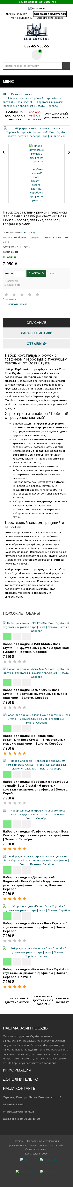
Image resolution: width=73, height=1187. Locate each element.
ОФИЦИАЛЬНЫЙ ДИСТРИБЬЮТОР (56, 116)
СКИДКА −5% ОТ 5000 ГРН (34, 116)
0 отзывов (9, 299)
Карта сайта (57, 1145)
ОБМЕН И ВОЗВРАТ (62, 1000)
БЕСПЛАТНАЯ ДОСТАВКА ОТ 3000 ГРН (15, 116)
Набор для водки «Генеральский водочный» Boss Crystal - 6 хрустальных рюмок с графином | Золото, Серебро (34, 740)
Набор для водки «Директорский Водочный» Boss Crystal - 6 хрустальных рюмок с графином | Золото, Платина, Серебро (34, 883)
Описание (36, 322)
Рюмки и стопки (21, 94)
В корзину (36, 273)
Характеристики (37, 333)
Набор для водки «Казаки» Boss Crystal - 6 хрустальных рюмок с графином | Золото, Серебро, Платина (36, 973)
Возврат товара (38, 1145)
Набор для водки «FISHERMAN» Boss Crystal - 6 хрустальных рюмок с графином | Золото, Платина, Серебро (36, 648)
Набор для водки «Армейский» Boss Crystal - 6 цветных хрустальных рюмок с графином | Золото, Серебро (35, 694)
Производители (17, 1145)
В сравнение (12, 285)
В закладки (12, 281)
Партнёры (19, 1141)
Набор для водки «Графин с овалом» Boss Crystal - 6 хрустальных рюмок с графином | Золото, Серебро (36, 835)
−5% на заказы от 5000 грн (36, 2)
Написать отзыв (16, 304)
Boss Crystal (32, 233)
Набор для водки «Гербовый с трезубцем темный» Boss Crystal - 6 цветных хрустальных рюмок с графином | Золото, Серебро (35, 788)
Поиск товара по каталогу (66, 66)
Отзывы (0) (37, 343)
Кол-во (9, 274)
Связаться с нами (35, 1149)
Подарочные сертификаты (43, 1141)
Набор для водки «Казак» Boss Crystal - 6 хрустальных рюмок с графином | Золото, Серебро (35, 927)
